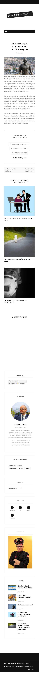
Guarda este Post (20, 152)
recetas (27, 468)
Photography (12, 468)
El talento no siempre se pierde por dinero (24, 614)
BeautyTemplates (25, 663)
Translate (22, 383)
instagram (12, 518)
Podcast (21, 468)
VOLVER (30, 669)
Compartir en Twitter (20, 148)
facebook (12, 510)
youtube (28, 510)
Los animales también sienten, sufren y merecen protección (24, 626)
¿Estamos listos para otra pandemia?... (16, 301)
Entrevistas (12, 465)
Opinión (23, 158)
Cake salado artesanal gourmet (24, 596)
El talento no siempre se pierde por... (18, 219)
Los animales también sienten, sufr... (17, 260)
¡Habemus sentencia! (25, 605)
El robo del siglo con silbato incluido (25, 587)
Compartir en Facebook (20, 144)
